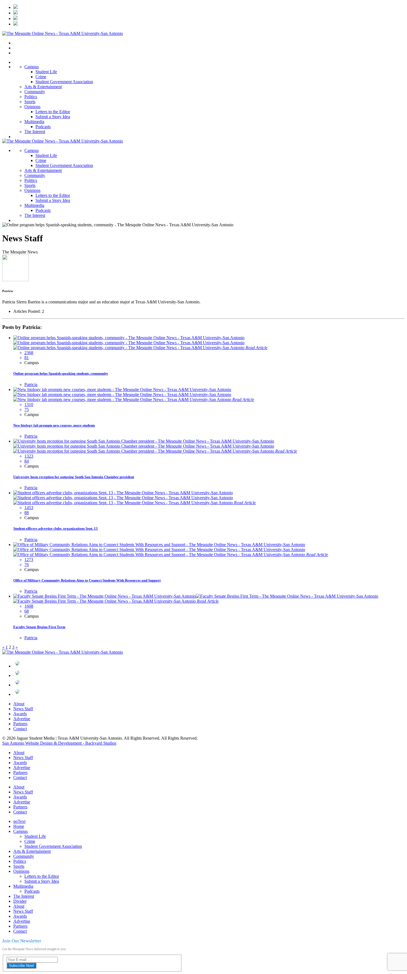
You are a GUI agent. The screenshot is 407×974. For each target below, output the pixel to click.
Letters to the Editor (52, 111)
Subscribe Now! (21, 965)
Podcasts (43, 126)
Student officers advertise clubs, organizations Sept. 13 (55, 528)
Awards (20, 713)
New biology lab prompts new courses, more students (54, 425)
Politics (30, 96)
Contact (20, 728)
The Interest (34, 131)
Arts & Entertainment (43, 86)
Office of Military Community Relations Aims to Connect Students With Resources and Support (87, 580)
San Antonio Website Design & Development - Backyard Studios (59, 743)
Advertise (21, 718)
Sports (29, 101)
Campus (31, 66)
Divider (20, 901)
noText (19, 821)
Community (34, 91)
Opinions (32, 106)
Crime (40, 76)
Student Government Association (64, 81)
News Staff (23, 708)
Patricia (30, 384)
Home (18, 826)
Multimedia (34, 121)
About (18, 703)
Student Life (46, 71)
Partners (20, 723)
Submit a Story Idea (52, 116)
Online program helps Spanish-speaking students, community (60, 373)
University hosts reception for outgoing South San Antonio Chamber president (73, 477)
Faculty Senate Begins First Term (39, 627)
